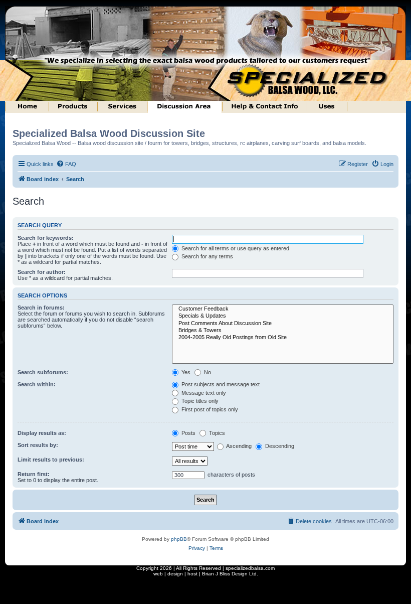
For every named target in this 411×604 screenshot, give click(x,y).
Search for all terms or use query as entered (234, 248)
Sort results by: (38, 445)
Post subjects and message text (220, 384)
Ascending (238, 446)
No (206, 372)
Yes (185, 372)
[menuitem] (66, 164)
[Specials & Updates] (283, 316)
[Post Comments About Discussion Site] (283, 323)
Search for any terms (206, 256)
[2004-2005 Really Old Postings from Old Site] (283, 337)
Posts (187, 433)
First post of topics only (209, 409)
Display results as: (42, 433)
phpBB (179, 539)
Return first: (34, 474)
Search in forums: (41, 308)
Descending (279, 446)
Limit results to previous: (51, 460)
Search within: (37, 384)
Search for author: (42, 272)
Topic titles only (199, 401)
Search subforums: (43, 372)
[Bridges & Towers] (283, 330)
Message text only (203, 393)
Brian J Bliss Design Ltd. (230, 573)
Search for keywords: (46, 238)
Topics (216, 433)
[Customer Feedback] (283, 309)
